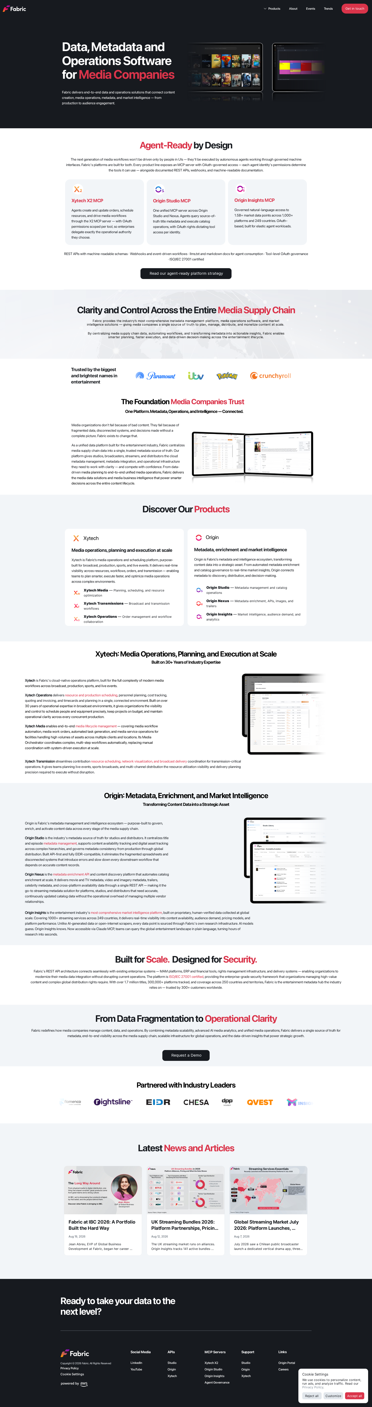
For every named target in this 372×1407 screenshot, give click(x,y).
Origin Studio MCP (172, 201)
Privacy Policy (312, 1387)
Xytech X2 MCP (87, 200)
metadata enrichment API (71, 874)
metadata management (60, 843)
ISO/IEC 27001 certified (186, 977)
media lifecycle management (96, 726)
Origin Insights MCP (254, 200)
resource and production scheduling (91, 695)
